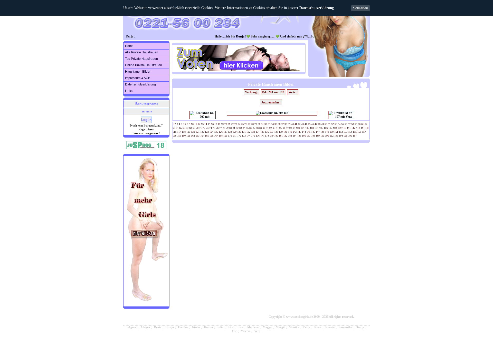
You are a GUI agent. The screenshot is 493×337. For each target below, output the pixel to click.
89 (260, 128)
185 (299, 135)
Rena (317, 327)
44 (306, 124)
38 (286, 124)
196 (350, 135)
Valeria (245, 331)
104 (316, 128)
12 (199, 124)
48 (319, 124)
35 (275, 124)
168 (221, 135)
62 (366, 124)
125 (216, 131)
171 (234, 135)
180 (276, 135)
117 (179, 131)
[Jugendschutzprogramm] (146, 145)
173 (244, 135)
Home (129, 46)
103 (312, 128)
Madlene (253, 327)
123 (207, 131)
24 (239, 124)
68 (190, 128)
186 (304, 135)
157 (364, 131)
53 (336, 124)
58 (352, 124)
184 (295, 135)
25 (242, 124)
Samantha (345, 327)
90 (264, 128)
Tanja (360, 327)
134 (258, 131)
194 (341, 135)
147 (318, 131)
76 (217, 128)
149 (327, 131)
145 (308, 131)
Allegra (145, 327)
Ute (234, 331)
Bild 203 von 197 (273, 92)
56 (346, 124)
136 (267, 131)
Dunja (169, 327)
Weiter (292, 92)
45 (309, 124)
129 (234, 131)
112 (353, 128)
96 (284, 128)
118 (184, 131)
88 (257, 128)
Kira (230, 327)
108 (335, 128)
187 (308, 135)
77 (220, 128)
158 (174, 135)
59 (356, 124)
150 (332, 131)
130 (239, 131)
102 (307, 128)
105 (321, 128)
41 (296, 124)
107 (330, 128)
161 (188, 135)
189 (318, 135)
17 (215, 124)
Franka (183, 327)
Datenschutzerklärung (316, 8)
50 (326, 124)
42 (299, 124)
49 (322, 124)
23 (235, 124)
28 (252, 124)
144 (304, 131)
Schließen (360, 8)
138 (276, 131)
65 (180, 128)
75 (214, 128)
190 (322, 135)
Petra (306, 327)
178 (267, 135)
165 (207, 135)
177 (262, 135)
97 (287, 128)
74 (210, 128)
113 (358, 128)
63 (174, 128)
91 (267, 128)
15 (209, 124)
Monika (294, 327)
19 (222, 124)
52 (332, 124)
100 (298, 128)
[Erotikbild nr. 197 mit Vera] (341, 115)
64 (177, 128)
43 (302, 124)
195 (345, 135)
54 (339, 124)
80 (230, 128)
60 (359, 124)
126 (221, 131)
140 (285, 131)
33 (269, 124)
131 (244, 131)
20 (225, 124)
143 (299, 131)
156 (359, 131)
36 (279, 124)
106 (326, 128)
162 (193, 135)
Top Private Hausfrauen (141, 59)
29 (255, 124)
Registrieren (146, 129)
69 (194, 128)
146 (313, 131)
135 (262, 131)
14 (205, 124)
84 (244, 128)
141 (290, 131)
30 (259, 124)
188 (313, 135)
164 (202, 135)
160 (184, 135)
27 (249, 124)
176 (258, 135)
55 (342, 124)
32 (265, 124)
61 (362, 124)
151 (336, 131)
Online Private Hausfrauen (143, 65)
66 (184, 128)
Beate (157, 327)
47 (316, 124)
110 (344, 128)
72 (204, 128)
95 (280, 128)
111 (349, 128)
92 (270, 128)
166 (211, 135)
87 (254, 128)
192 (332, 135)
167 (216, 135)
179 (271, 135)
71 (200, 128)
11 (195, 124)
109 (340, 128)
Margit (280, 327)
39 (289, 124)
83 (240, 128)
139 (281, 131)
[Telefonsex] (147, 304)
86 (250, 128)
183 (290, 135)
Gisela (196, 327)
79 (227, 128)
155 (355, 131)
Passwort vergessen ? (146, 133)
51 (329, 124)
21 (229, 124)
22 (232, 124)
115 (367, 128)
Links (128, 91)
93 (274, 128)
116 (174, 131)
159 (179, 135)
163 (198, 135)
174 (248, 135)
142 (295, 131)
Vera (257, 331)
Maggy (267, 327)
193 (336, 135)
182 (285, 135)
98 (290, 128)
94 (277, 128)
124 (211, 131)
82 (237, 128)
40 (292, 124)
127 (225, 131)
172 (239, 135)
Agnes (132, 327)
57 (349, 124)
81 (234, 128)
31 (262, 124)
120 (193, 131)
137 (271, 131)
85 (247, 128)
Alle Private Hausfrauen (141, 52)
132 (248, 131)
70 (197, 128)
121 (198, 131)
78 (224, 128)
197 (355, 135)
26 (245, 124)
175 (253, 135)
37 (282, 124)
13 (202, 124)
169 (225, 135)
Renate (330, 327)
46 (312, 124)
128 (230, 131)
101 (303, 128)
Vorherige (251, 92)
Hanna (208, 327)
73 (207, 128)
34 (272, 124)
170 (230, 135)
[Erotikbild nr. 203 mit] (272, 113)
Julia (220, 327)
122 (202, 131)
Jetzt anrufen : (271, 102)
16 (212, 124)
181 (281, 135)
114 (363, 128)
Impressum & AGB (137, 78)
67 (187, 128)
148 (322, 131)
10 (192, 124)
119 (188, 131)
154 (350, 131)
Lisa (240, 327)
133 (253, 131)
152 (341, 131)
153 (345, 131)
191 (327, 135)
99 (294, 128)
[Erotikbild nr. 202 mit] (202, 115)
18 (219, 124)
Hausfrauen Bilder (137, 71)
